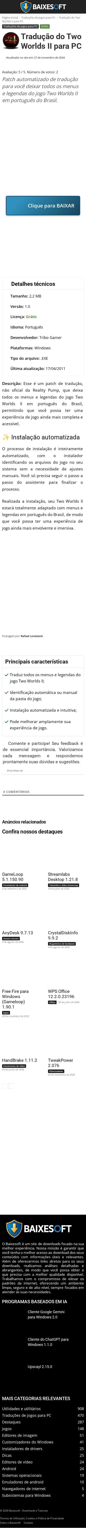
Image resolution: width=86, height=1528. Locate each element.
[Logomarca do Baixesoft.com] (43, 7)
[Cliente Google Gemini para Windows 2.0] (13, 1320)
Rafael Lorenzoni (32, 636)
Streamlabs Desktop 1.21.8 (63, 877)
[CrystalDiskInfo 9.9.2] (63, 912)
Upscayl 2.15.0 (40, 1366)
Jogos (6, 1012)
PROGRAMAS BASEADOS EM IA (34, 1301)
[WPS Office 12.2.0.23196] (63, 971)
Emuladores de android (15, 885)
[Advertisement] (43, 149)
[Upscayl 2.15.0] (13, 1374)
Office (52, 1002)
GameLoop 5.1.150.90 (12, 877)
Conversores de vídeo (14, 1065)
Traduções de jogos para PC (38, 17)
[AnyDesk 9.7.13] (17, 912)
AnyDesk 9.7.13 (17, 932)
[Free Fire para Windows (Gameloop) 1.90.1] (17, 971)
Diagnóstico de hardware (62, 943)
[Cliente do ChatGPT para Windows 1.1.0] (13, 1347)
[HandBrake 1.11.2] (17, 1040)
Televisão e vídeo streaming (63, 885)
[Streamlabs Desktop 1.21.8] (63, 853)
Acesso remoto (11, 938)
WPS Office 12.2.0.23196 (61, 994)
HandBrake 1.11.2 (19, 1060)
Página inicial (10, 17)
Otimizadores (56, 1071)
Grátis (44, 26)
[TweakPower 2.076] (63, 1040)
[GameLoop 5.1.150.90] (17, 853)
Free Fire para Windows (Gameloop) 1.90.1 (15, 999)
